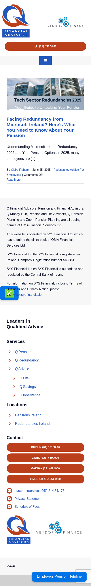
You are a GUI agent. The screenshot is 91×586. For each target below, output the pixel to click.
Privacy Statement (28, 498)
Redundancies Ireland (32, 423)
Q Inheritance (29, 395)
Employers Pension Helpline (59, 576)
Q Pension (23, 352)
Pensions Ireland (28, 415)
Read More (14, 179)
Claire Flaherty (20, 169)
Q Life (24, 378)
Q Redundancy (27, 360)
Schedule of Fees (28, 506)
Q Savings (27, 387)
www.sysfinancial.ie (27, 294)
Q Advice (22, 369)
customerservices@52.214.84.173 (39, 490)
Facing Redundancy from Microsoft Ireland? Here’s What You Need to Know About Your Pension (41, 127)
